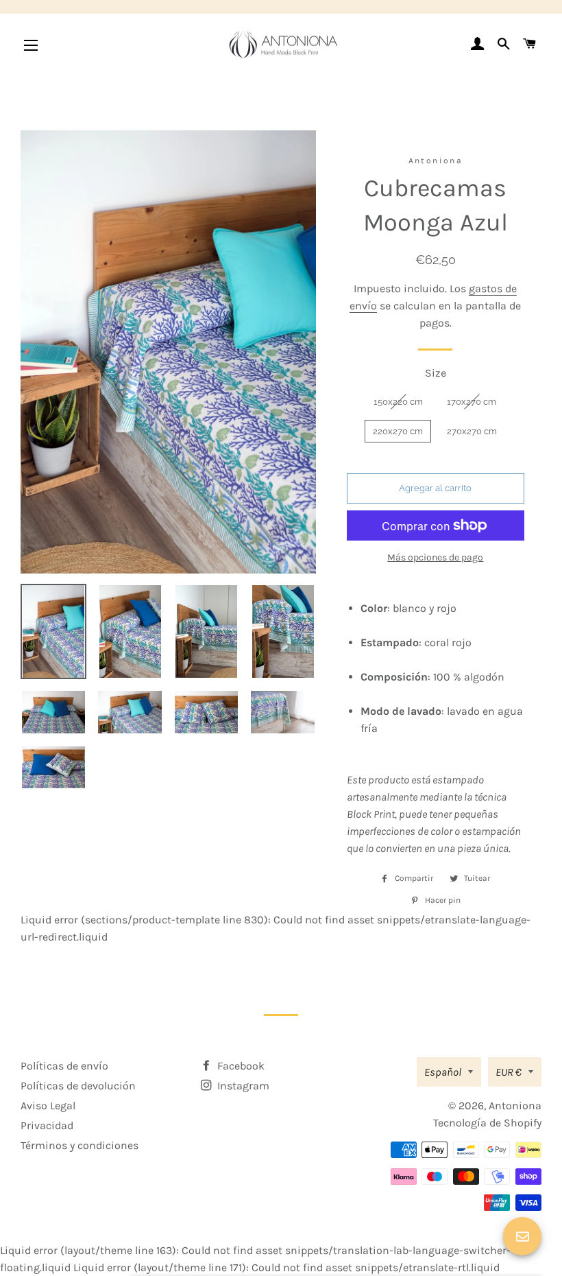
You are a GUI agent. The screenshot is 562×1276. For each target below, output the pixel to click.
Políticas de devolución (78, 1085)
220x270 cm (398, 431)
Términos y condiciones (79, 1145)
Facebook (240, 1065)
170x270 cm (471, 402)
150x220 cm (398, 402)
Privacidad (47, 1125)
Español (442, 1071)
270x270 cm (472, 431)
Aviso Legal (48, 1105)
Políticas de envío (64, 1065)
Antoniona (515, 1105)
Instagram (242, 1085)
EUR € (509, 1071)
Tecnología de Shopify (487, 1122)
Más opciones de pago (435, 557)
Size (435, 372)
